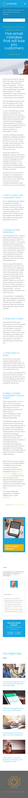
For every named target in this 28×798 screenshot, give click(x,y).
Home (4, 10)
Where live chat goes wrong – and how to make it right (14, 709)
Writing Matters (14, 608)
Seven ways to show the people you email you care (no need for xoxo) (13, 760)
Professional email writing (14, 10)
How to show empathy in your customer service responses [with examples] (14, 684)
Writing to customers (14, 30)
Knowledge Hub (8, 572)
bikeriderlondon (15, 504)
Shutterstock (22, 504)
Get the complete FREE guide (12, 547)
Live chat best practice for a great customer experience (13, 734)
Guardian (6, 497)
